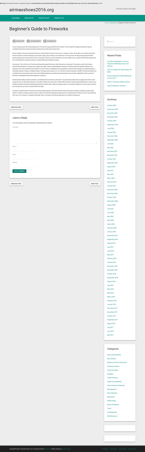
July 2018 (110, 285)
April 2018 (110, 293)
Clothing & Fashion (113, 366)
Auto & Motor (111, 359)
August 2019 (111, 243)
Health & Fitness (112, 378)
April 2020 (110, 220)
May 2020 (110, 216)
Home (106, 22)
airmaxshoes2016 (35, 41)
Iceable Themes (66, 449)
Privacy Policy (44, 18)
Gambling (110, 374)
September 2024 (112, 124)
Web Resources (112, 416)
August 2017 (111, 323)
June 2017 (110, 331)
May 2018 (110, 289)
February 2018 (111, 301)
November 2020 (112, 193)
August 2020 (111, 205)
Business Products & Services (117, 362)
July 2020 (110, 209)
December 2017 (112, 308)
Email (14, 154)
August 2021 (111, 167)
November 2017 (112, 312)
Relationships (111, 401)
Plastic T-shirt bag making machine (118, 82)
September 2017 (112, 320)
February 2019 (111, 258)
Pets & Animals (112, 393)
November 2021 (112, 155)
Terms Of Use (59, 18)
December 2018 (112, 266)
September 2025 (112, 109)
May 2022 (110, 147)
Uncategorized (113, 22)
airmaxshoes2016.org (31, 9)
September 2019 (112, 239)
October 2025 (111, 105)
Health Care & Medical (114, 381)
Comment (16, 127)
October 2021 (111, 159)
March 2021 (111, 178)
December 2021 (112, 151)
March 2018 (111, 297)
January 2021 (111, 186)
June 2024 (110, 128)
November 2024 (112, 117)
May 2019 (110, 255)
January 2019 (111, 262)
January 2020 (111, 232)
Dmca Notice (29, 18)
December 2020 (112, 190)
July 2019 (110, 247)
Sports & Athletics (113, 404)
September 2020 (112, 201)
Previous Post (16, 107)
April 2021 (110, 174)
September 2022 (112, 140)
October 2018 (111, 274)
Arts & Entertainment (114, 355)
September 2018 (112, 278)
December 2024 (112, 113)
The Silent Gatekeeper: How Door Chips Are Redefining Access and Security (118, 64)
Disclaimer (16, 18)
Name (15, 146)
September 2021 (112, 163)
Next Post (95, 107)
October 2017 (111, 316)
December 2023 (112, 136)
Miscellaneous (111, 389)
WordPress (47, 449)
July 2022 (110, 144)
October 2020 (111, 197)
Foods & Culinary (112, 370)
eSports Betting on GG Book (116, 86)
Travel (109, 408)
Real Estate (111, 397)
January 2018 (111, 304)
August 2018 (111, 281)
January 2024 (111, 132)
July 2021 (110, 170)
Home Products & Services (116, 385)
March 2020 (111, 224)
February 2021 (111, 182)
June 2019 (110, 251)
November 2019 (112, 235)
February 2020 (111, 228)
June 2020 (110, 212)
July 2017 (110, 327)
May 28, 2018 (20, 41)
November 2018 (112, 270)
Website (15, 162)
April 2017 (110, 335)
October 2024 (111, 121)
